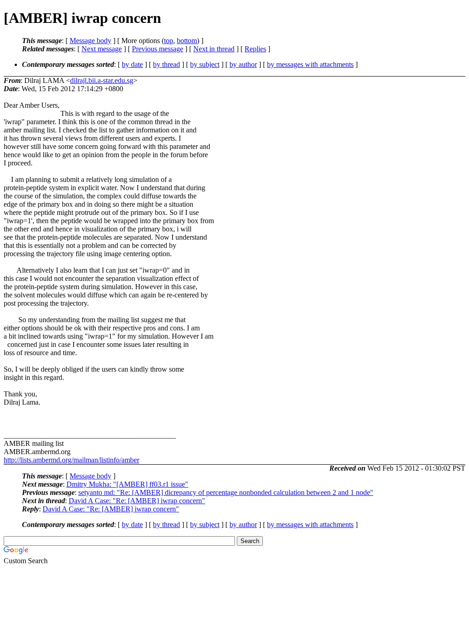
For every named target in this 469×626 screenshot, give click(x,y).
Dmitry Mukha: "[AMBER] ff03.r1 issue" (127, 484)
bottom (187, 40)
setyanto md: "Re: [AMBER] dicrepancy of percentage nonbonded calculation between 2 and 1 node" (225, 492)
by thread (166, 64)
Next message (102, 49)
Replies (255, 49)
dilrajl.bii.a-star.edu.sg (101, 80)
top (168, 40)
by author (243, 64)
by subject (204, 64)
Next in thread (213, 49)
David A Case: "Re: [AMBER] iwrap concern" (137, 501)
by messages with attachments (310, 64)
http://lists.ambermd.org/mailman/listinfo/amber (71, 460)
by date (132, 64)
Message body (90, 40)
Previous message (157, 49)
